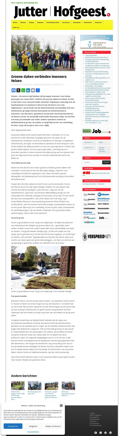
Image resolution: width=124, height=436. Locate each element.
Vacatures (66, 22)
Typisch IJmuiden (91, 55)
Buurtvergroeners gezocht (34, 393)
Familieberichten (53, 22)
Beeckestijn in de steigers (94, 86)
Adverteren (88, 22)
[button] (61, 405)
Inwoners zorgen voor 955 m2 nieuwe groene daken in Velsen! (51, 395)
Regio (101, 142)
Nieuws (23, 22)
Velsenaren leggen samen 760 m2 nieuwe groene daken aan (17, 395)
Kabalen (40, 22)
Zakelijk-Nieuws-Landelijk (102, 149)
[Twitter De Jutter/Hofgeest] (100, 433)
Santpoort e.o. (58, 84)
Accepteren (13, 426)
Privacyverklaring (33, 432)
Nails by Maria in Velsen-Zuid (95, 92)
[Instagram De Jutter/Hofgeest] (105, 433)
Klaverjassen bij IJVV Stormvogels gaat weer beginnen (96, 103)
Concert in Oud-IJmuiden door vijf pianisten (96, 75)
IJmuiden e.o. (47, 84)
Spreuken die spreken (92, 110)
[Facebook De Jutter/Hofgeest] (95, 433)
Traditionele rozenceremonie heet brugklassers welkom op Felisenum (97, 65)
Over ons (16, 27)
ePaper (31, 22)
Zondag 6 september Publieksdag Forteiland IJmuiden (97, 61)
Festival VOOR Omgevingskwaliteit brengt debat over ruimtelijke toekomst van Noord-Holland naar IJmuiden (97, 115)
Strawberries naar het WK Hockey (96, 72)
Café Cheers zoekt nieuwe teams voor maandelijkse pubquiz (96, 83)
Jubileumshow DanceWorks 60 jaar (97, 90)
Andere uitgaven (95, 415)
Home (15, 22)
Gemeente (77, 22)
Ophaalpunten (95, 419)
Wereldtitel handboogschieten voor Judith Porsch (97, 79)
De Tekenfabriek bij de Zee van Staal (97, 88)
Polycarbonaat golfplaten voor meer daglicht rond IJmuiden (97, 95)
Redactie (98, 22)
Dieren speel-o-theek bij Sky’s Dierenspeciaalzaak (95, 99)
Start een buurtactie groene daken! (68, 394)
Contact (92, 413)
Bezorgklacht (94, 417)
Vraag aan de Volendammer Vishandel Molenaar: (95, 107)
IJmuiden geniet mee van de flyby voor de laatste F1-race (96, 122)
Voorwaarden (94, 423)
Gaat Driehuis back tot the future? (96, 57)
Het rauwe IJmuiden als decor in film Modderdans (97, 69)
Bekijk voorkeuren (53, 426)
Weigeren (33, 426)
